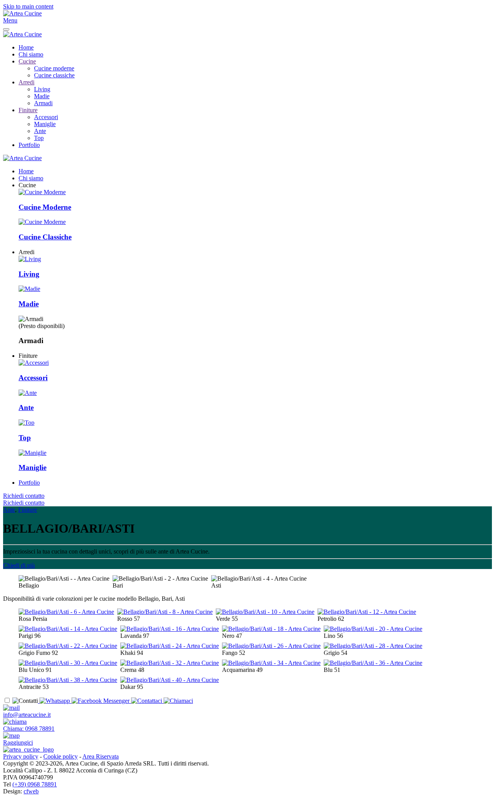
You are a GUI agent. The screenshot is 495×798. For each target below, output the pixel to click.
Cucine (27, 61)
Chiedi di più (19, 565)
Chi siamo (31, 54)
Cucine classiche (54, 75)
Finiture (28, 110)
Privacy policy (20, 756)
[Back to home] (22, 13)
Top (39, 138)
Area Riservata (100, 756)
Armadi (43, 103)
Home (26, 47)
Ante (40, 131)
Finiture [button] (28, 355)
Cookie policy (60, 756)
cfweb (31, 791)
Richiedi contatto (23, 495)
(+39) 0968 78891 (34, 784)
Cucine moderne (54, 68)
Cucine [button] (27, 185)
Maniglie (45, 124)
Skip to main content (28, 6)
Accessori (46, 117)
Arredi (26, 82)
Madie (42, 96)
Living (42, 89)
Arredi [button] (26, 252)
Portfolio (29, 145)
